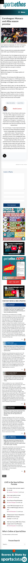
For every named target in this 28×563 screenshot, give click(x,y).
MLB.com (7, 469)
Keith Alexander (12, 511)
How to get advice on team (13, 495)
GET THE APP (14, 282)
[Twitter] (4, 156)
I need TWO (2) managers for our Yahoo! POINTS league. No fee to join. (15, 507)
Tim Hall (10, 497)
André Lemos (4, 46)
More (4, 476)
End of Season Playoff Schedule (14, 500)
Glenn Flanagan (12, 502)
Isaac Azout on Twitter (10, 431)
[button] (2, 2)
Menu (23, 12)
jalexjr (9, 518)
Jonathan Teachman (13, 492)
